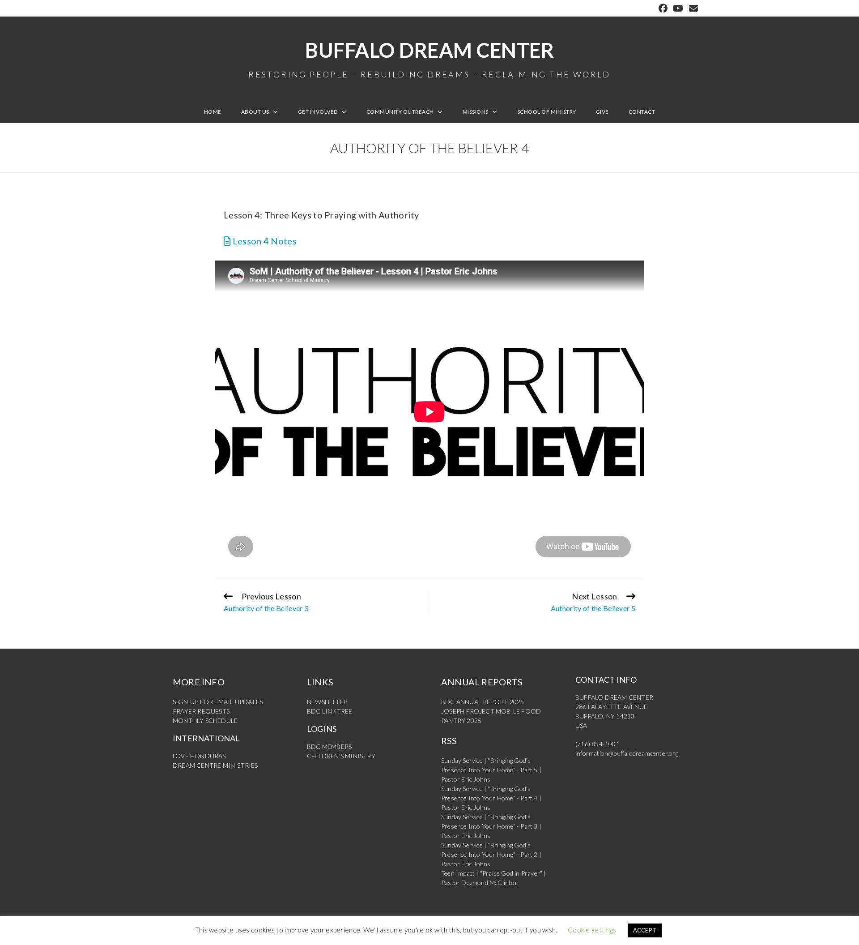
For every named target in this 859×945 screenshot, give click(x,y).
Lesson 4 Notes (263, 240)
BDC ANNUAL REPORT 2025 (482, 702)
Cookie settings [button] (592, 930)
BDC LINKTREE (329, 711)
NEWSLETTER (327, 702)
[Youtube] (678, 8)
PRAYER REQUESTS (201, 711)
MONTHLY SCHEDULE (205, 720)
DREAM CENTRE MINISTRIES (215, 765)
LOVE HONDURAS (199, 756)
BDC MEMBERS (329, 746)
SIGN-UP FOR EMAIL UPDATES (218, 702)
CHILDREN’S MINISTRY (341, 756)
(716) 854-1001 (597, 744)
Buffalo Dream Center (429, 58)
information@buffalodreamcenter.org (626, 753)
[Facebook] (663, 8)
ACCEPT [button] (645, 930)
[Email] (692, 8)
